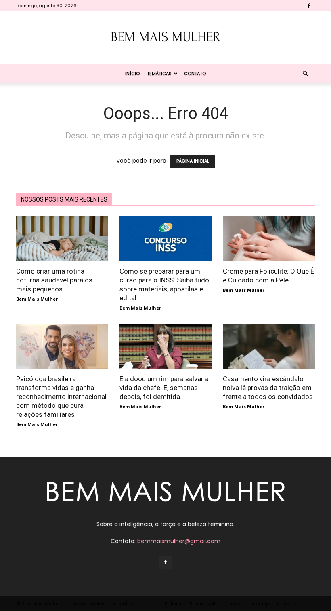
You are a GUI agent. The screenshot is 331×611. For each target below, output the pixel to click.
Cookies (233, 603)
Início (132, 73)
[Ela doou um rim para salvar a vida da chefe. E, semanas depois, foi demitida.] (165, 346)
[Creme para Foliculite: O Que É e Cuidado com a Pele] (269, 238)
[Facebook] (309, 5)
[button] (305, 74)
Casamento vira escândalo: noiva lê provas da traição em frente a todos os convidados (268, 388)
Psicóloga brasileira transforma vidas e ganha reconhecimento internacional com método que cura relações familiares (61, 396)
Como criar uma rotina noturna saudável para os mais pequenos (54, 280)
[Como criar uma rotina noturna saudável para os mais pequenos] (62, 238)
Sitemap (260, 603)
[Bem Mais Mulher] (165, 38)
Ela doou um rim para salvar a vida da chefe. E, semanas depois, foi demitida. (164, 388)
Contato (195, 73)
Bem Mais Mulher (37, 299)
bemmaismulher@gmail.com (178, 541)
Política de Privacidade (191, 603)
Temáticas (159, 73)
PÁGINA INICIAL (192, 161)
